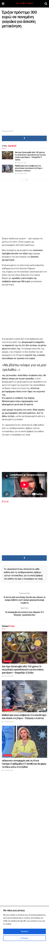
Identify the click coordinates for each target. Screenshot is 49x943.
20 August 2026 (21, 162)
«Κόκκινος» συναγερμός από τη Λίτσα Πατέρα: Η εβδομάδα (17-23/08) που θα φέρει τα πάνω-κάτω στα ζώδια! (24, 763)
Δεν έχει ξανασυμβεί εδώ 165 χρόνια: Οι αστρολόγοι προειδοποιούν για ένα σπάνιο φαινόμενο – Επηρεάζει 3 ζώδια (23, 669)
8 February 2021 (7, 131)
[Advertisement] (24, 54)
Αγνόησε (24, 931)
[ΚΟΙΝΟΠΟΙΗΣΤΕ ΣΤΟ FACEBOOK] (24, 138)
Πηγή (5, 501)
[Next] (27, 180)
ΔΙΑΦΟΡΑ (7, 661)
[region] (24, 925)
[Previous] (22, 180)
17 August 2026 (21, 173)
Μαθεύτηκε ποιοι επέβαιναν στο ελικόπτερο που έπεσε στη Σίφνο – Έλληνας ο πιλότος (29, 168)
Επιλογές (24, 938)
